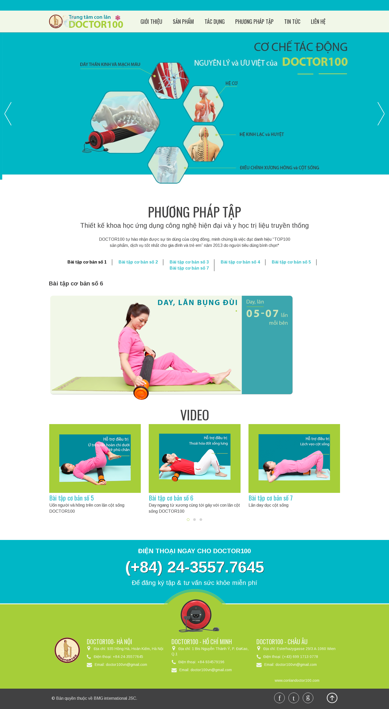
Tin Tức (292, 21)
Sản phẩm (183, 21)
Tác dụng (215, 21)
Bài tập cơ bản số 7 (189, 268)
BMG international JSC (115, 698)
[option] (194, 112)
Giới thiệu (151, 21)
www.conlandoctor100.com (297, 680)
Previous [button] (8, 113)
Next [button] (381, 113)
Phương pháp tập (254, 21)
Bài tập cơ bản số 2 (138, 262)
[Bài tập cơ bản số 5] (95, 458)
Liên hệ (318, 21)
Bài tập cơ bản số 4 (240, 262)
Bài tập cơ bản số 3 (189, 262)
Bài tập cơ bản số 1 (87, 262)
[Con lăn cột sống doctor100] (86, 21)
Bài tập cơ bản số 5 (291, 262)
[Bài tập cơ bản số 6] (195, 458)
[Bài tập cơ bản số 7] (294, 458)
